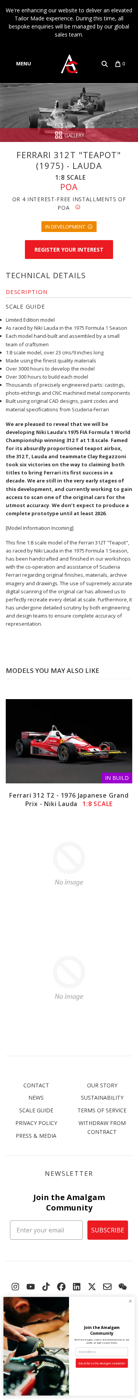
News (36, 1097)
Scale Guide (36, 1110)
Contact (36, 1085)
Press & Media (36, 1135)
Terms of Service (102, 1110)
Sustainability (102, 1097)
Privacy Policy (36, 1123)
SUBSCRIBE (107, 1230)
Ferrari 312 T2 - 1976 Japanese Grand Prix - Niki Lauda (69, 799)
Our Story (102, 1085)
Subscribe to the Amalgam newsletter (101, 1363)
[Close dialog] (130, 1301)
